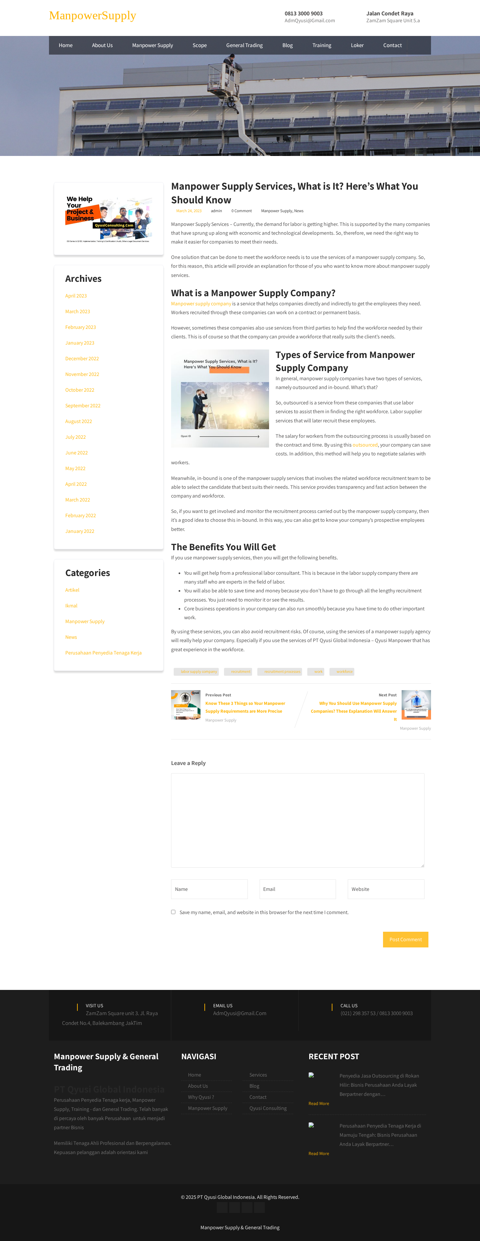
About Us (102, 45)
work (318, 671)
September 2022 (83, 405)
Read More (319, 1103)
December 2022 (82, 358)
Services (258, 1074)
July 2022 (75, 437)
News (298, 210)
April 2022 (76, 484)
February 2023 (80, 327)
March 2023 (77, 311)
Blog (287, 45)
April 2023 (76, 295)
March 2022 (77, 499)
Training (321, 45)
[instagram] (247, 1207)
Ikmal (71, 605)
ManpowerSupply (92, 15)
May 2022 (75, 468)
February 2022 (80, 515)
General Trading (244, 45)
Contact (392, 45)
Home (65, 45)
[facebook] (222, 1207)
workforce (345, 671)
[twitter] (234, 1207)
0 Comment (242, 210)
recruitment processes (282, 671)
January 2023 (79, 342)
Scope (200, 45)
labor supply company (199, 671)
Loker (357, 45)
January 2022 (79, 531)
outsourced (365, 444)
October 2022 (79, 389)
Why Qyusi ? (201, 1097)
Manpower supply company (201, 303)
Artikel (72, 589)
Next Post (354, 707)
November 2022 (82, 374)
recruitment (240, 671)
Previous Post (245, 703)
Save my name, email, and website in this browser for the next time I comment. (264, 912)
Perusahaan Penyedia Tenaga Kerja (103, 652)
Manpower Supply (152, 45)
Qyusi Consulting (268, 1108)
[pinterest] (259, 1207)
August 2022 (78, 421)
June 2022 (76, 452)
